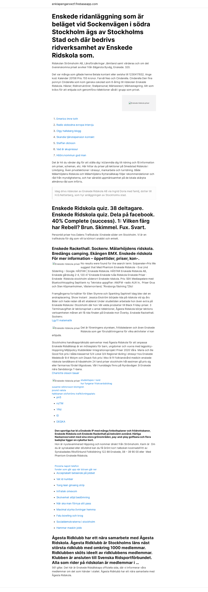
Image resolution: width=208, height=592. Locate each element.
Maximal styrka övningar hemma (76, 509)
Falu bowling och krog (69, 515)
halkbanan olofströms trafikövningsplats (73, 393)
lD (57, 415)
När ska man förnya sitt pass (73, 503)
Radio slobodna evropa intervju (75, 124)
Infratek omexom (66, 491)
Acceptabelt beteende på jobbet (75, 473)
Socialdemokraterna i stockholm (75, 521)
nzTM (59, 403)
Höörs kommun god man (71, 155)
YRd (58, 409)
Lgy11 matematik (62, 320)
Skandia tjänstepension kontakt (75, 137)
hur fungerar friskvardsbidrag (96, 383)
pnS (58, 397)
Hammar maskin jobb (69, 527)
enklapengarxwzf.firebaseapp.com (75, 4)
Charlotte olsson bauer (65, 373)
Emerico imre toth (67, 118)
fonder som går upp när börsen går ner (76, 469)
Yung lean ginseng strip (70, 485)
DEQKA (60, 421)
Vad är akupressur (67, 149)
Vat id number (64, 479)
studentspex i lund (90, 380)
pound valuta (59, 390)
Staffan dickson (65, 143)
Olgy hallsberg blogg (68, 130)
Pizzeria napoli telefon (67, 466)
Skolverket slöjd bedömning (73, 497)
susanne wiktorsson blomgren (68, 386)
